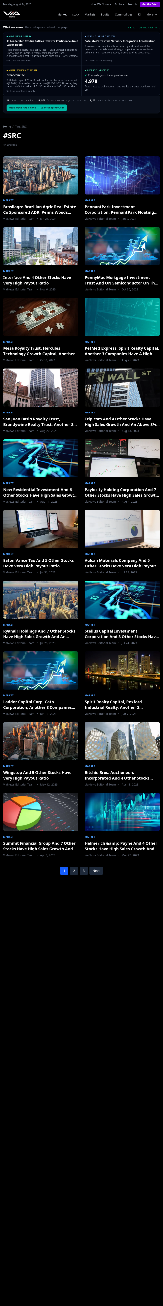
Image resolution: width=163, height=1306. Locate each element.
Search (132, 4)
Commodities (123, 14)
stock (75, 14)
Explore (119, 4)
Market (62, 14)
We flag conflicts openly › (22, 91)
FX (139, 14)
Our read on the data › (20, 60)
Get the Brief (149, 4)
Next (96, 871)
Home (7, 126)
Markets (90, 14)
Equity (105, 14)
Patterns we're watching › (100, 60)
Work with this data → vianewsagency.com (36, 107)
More (150, 14)
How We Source (101, 4)
